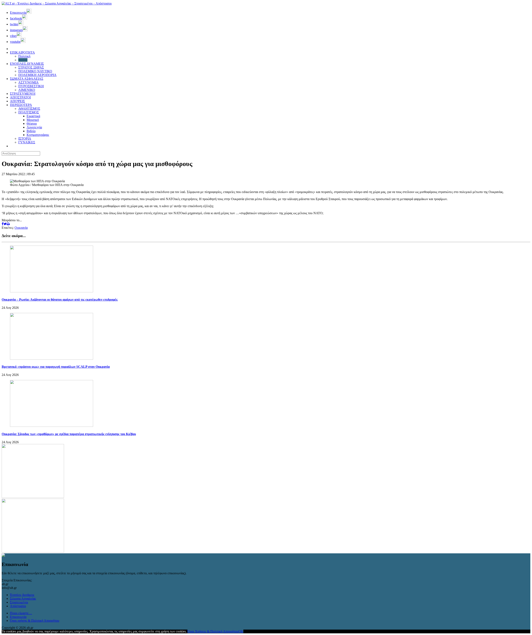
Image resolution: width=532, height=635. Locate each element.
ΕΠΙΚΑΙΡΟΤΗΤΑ (22, 52)
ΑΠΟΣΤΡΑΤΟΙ (20, 97)
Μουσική (33, 120)
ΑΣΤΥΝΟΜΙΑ (28, 82)
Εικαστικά (33, 116)
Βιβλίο (31, 131)
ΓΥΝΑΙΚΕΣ (26, 142)
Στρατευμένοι (19, 602)
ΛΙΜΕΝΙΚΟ (26, 90)
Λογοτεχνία (34, 127)
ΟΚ (240, 631)
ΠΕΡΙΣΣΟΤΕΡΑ (21, 105)
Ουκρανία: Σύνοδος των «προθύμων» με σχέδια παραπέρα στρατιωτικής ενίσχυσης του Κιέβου (69, 434)
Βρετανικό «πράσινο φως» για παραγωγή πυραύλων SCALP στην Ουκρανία (56, 366)
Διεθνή (22, 60)
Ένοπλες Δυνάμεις (22, 595)
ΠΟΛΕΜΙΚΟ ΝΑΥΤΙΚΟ (35, 71)
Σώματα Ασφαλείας (23, 598)
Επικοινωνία (18, 617)
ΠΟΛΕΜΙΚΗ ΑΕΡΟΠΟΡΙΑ (37, 75)
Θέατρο (32, 123)
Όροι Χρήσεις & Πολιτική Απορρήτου (212, 631)
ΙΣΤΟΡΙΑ (24, 138)
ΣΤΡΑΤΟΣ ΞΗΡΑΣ (31, 67)
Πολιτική (24, 56)
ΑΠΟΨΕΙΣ (17, 101)
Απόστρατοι (18, 606)
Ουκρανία (21, 227)
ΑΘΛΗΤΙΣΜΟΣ (29, 108)
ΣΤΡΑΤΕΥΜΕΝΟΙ (22, 93)
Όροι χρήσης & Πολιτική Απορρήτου (34, 620)
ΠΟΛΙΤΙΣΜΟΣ (28, 112)
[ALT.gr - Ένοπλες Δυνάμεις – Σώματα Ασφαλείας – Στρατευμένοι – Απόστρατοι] (57, 3)
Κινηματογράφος (38, 135)
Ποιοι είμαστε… (21, 613)
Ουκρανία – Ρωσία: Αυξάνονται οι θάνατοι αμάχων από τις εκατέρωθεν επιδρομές (60, 299)
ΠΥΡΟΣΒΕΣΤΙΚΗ (31, 86)
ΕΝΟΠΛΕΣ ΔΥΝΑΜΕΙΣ (27, 63)
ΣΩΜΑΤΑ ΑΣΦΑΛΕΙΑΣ (26, 78)
